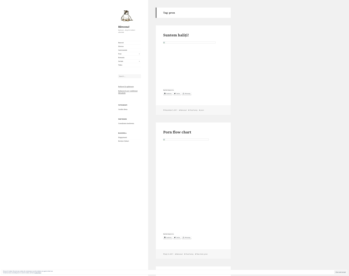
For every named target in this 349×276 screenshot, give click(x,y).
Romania (121, 58)
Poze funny (193, 110)
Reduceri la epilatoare (126, 87)
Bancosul (183, 110)
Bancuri (121, 43)
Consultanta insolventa (126, 123)
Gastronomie (122, 50)
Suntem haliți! (176, 35)
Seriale (120, 61)
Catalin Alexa (122, 109)
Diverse (121, 46)
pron (202, 110)
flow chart (199, 254)
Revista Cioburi (123, 141)
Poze (120, 54)
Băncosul (123, 26)
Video (120, 65)
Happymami (122, 137)
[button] (126, 16)
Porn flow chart (177, 132)
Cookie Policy (37, 273)
